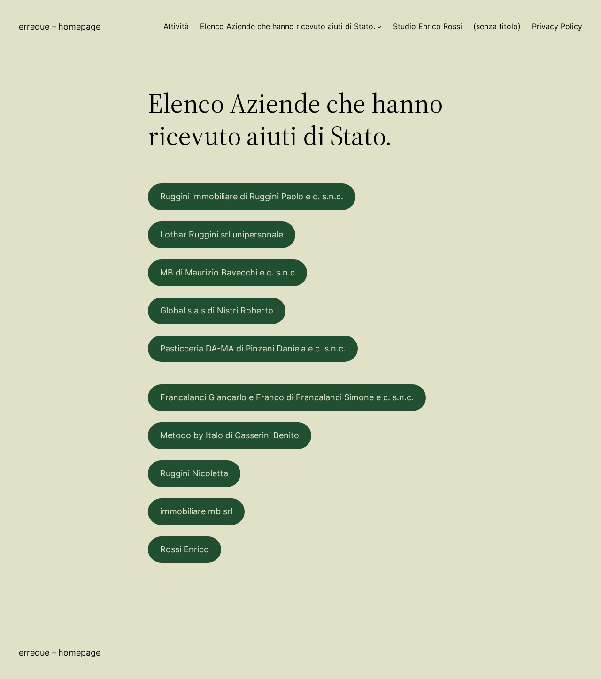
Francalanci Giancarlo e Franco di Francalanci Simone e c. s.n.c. (287, 397)
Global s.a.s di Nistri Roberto (216, 310)
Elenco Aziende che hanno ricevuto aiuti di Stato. (287, 26)
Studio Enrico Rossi (427, 26)
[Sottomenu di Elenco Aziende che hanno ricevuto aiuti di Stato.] (379, 26)
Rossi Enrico (184, 549)
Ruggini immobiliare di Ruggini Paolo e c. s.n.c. (251, 196)
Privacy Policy (557, 26)
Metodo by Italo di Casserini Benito (229, 435)
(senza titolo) (497, 26)
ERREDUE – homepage (59, 26)
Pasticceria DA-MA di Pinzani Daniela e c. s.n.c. (253, 348)
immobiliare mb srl (196, 511)
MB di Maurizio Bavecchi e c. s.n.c (227, 272)
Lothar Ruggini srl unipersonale (221, 234)
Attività (176, 26)
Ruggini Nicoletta (194, 473)
